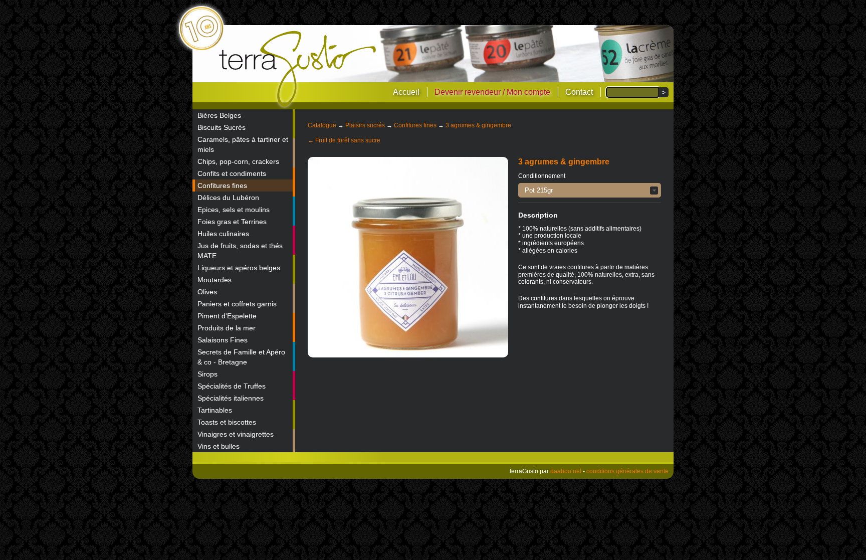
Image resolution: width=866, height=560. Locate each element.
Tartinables (214, 410)
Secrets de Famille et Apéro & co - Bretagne (241, 357)
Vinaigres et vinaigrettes (235, 434)
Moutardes (214, 280)
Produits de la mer (226, 328)
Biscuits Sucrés (221, 127)
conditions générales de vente (627, 471)
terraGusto (298, 69)
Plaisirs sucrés (365, 125)
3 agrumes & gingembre (478, 125)
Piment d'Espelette (227, 316)
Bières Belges (219, 115)
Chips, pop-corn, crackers (238, 161)
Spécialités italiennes (230, 398)
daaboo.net (565, 471)
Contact (579, 92)
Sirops (207, 374)
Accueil (406, 92)
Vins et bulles (218, 446)
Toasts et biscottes (226, 422)
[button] (589, 190)
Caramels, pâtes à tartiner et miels (242, 144)
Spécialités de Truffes (231, 386)
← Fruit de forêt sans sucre (344, 140)
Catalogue (322, 125)
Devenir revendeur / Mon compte (492, 92)
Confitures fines (222, 185)
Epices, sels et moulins (233, 210)
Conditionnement (541, 175)
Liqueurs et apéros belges (238, 268)
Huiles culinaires (223, 234)
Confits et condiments (231, 173)
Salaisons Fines (222, 340)
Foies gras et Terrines (232, 222)
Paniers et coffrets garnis (237, 304)
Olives (207, 292)
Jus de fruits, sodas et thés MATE (240, 251)
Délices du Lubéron (228, 198)
